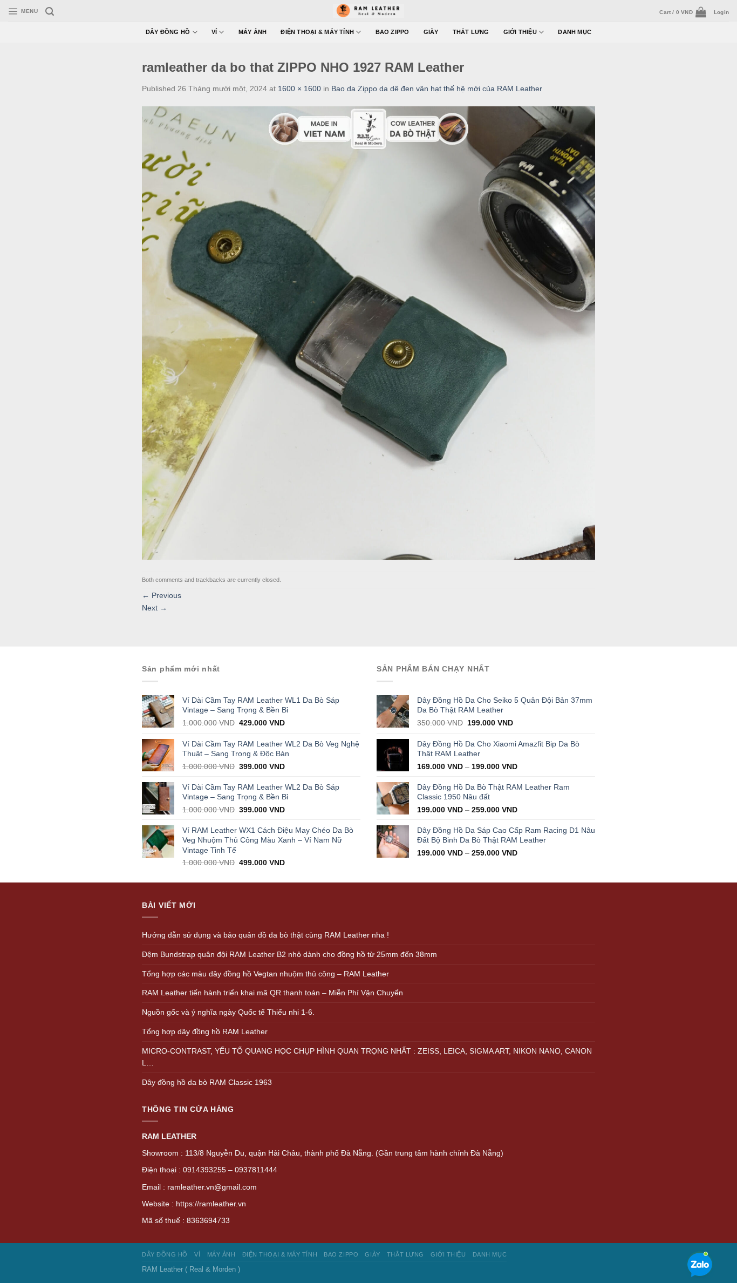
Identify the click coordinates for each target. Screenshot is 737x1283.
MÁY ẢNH (252, 32)
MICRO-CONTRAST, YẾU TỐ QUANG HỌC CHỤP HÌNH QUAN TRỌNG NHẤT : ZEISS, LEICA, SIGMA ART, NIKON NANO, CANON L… (367, 1057)
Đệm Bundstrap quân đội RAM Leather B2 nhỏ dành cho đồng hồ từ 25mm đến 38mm (289, 954)
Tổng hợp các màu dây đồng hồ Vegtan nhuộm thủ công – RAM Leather (265, 973)
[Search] (49, 11)
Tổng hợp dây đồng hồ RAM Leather (205, 1031)
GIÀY (431, 32)
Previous (161, 595)
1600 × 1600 (299, 88)
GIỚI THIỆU (520, 32)
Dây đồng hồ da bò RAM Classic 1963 (207, 1082)
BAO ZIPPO (393, 32)
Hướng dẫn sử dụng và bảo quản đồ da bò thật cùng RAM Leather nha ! (265, 935)
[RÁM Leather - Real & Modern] (369, 11)
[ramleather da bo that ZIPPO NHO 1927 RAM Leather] (368, 332)
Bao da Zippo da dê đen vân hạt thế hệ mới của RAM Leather (436, 88)
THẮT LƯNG (471, 32)
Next (154, 607)
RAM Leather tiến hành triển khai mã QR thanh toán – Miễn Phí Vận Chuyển (272, 992)
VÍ (214, 32)
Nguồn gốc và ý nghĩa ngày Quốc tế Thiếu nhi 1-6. (228, 1012)
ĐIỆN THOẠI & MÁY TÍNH (317, 32)
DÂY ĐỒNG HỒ (168, 32)
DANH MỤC (574, 32)
